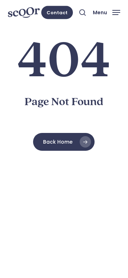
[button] (106, 11)
